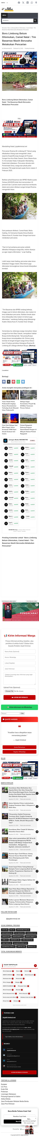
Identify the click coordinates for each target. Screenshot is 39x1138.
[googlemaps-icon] (36, 2)
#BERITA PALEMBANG (9, 986)
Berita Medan (7, 933)
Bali (12, 929)
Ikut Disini (19, 1121)
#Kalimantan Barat (8, 978)
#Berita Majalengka (8, 971)
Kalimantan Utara (8, 946)
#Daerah (19, 971)
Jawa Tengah (27, 939)
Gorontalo (31, 933)
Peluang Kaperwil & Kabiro (10, 1096)
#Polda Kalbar (20, 978)
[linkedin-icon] (27, 2)
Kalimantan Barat (20, 943)
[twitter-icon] (23, 2)
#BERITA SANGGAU (8, 974)
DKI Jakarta (19, 933)
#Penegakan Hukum (23, 986)
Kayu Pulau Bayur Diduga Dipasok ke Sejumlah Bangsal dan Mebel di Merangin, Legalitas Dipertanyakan (21, 891)
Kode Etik (4, 1089)
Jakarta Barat (17, 936)
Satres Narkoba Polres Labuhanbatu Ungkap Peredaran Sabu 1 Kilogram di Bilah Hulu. (22, 805)
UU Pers (4, 1087)
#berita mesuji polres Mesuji (10, 997)
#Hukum (19, 974)
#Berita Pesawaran (8, 989)
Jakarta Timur (31, 936)
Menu (4, 15)
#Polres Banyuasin (24, 993)
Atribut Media (5, 1099)
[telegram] (23, 382)
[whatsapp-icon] (31, 2)
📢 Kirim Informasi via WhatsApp (19, 707)
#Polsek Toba (7, 1001)
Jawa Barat (15, 939)
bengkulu (32, 946)
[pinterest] (13, 382)
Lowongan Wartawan (8, 1094)
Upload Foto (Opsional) (12, 687)
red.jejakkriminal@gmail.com (13, 1056)
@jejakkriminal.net (13, 919)
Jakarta (6, 936)
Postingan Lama (32, 601)
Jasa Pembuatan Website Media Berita (15, 1101)
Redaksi (4, 1084)
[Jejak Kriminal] (7, 9)
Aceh (5, 929)
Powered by (16, 1129)
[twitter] (8, 382)
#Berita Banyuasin (30, 974)
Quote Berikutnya (19, 747)
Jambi (5, 939)
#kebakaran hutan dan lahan (27, 997)
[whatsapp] (18, 382)
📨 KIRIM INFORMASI (19, 697)
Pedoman (4, 1092)
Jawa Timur (6, 943)
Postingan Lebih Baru (9, 601)
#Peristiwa (19, 989)
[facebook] (4, 382)
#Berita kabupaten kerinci (9, 993)
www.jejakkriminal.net (11, 1061)
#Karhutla (27, 971)
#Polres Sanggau (7, 982)
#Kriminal (17, 1001)
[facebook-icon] (18, 2)
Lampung (21, 946)
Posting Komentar (29, 48)
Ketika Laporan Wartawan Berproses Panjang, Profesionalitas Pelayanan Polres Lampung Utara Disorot (21, 902)
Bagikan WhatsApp (20, 752)
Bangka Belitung (23, 929)
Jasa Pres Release (7, 1104)
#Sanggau (18, 982)
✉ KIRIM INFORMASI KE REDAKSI (19, 1072)
